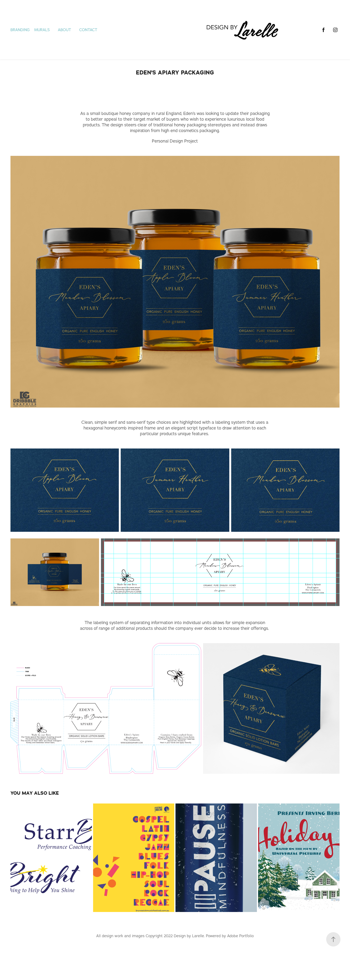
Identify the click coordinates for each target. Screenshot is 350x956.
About (64, 29)
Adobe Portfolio (240, 935)
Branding (20, 29)
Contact (88, 29)
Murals (42, 29)
